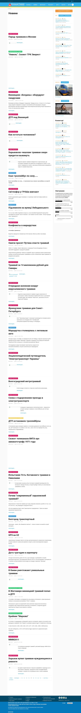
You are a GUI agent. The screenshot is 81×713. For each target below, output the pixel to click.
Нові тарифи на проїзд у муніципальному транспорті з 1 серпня (62, 21)
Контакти (68, 1)
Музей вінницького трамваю (15, 698)
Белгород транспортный (21, 519)
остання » (11, 679)
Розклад (28, 4)
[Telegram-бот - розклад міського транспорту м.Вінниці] (64, 698)
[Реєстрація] (73, 1)
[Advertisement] (30, 24)
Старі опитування (59, 219)
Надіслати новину (64, 11)
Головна (46, 1)
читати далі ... (20, 42)
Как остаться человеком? (22, 134)
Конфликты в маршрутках (22, 225)
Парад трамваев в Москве (22, 37)
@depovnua (61, 700)
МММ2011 (13, 639)
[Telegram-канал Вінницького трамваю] (60, 698)
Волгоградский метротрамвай (24, 381)
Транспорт (50, 4)
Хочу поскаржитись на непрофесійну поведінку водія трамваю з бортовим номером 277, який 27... (64, 169)
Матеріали (42, 4)
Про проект (52, 1)
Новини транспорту (13, 33)
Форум (69, 4)
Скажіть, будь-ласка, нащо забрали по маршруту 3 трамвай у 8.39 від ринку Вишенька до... (64, 163)
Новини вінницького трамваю (15, 51)
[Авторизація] (71, 1)
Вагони (63, 4)
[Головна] (16, 4)
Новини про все (12, 204)
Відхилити (70, 703)
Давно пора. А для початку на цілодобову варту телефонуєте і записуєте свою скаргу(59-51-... (63, 182)
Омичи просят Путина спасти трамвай (28, 243)
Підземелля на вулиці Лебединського (28, 207)
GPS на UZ (13, 535)
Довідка (62, 1)
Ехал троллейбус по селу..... (23, 176)
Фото (57, 4)
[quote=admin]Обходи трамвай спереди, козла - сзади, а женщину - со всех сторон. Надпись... (64, 151)
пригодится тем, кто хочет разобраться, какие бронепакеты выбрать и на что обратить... (63, 125)
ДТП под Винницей (18, 117)
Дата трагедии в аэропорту (22, 552)
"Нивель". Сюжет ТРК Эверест (24, 54)
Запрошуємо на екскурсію (61, 75)
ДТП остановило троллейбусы (24, 421)
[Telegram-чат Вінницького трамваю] (62, 698)
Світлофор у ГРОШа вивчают (23, 192)
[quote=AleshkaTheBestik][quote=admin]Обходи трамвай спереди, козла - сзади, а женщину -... (64, 143)
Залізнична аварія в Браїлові (62, 57)
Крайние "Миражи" (18, 616)
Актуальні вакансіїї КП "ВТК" (62, 33)
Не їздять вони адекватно (61, 175)
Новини (35, 4)
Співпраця (58, 1)
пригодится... (58, 132)
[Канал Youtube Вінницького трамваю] (66, 698)
